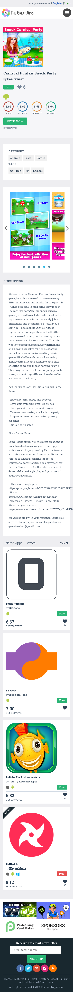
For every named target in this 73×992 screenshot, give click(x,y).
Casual (28, 158)
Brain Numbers (15, 603)
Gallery (31, 979)
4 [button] (39, 266)
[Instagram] (45, 968)
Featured (19, 979)
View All (64, 543)
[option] (29, 226)
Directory (43, 979)
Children (15, 170)
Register (58, 3)
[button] (6, 227)
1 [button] (23, 266)
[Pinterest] (36, 968)
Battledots (12, 864)
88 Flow (11, 690)
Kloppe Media (17, 868)
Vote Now (15, 121)
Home (8, 979)
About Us (56, 979)
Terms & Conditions (41, 982)
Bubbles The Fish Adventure (23, 777)
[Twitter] (28, 968)
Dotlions (14, 608)
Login (67, 3)
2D (27, 170)
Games (41, 158)
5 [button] (44, 266)
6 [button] (49, 266)
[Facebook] (20, 968)
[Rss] (53, 968)
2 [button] (29, 266)
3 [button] (34, 266)
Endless (38, 170)
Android (15, 158)
